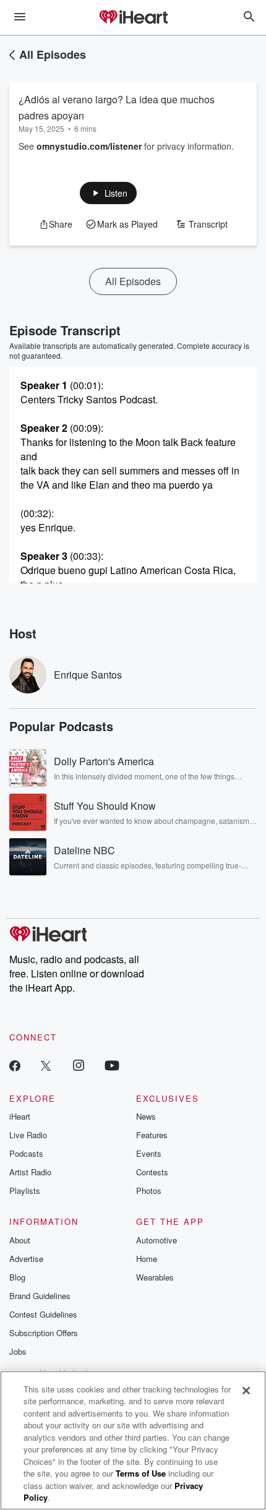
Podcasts (26, 1153)
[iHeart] (133, 18)
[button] (108, 193)
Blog (17, 1277)
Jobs (18, 1351)
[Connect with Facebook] (14, 1065)
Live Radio (28, 1135)
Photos (148, 1190)
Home (146, 1258)
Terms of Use (141, 1473)
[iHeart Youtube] (112, 1065)
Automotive (156, 1240)
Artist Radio (30, 1172)
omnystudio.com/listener (89, 146)
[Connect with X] (46, 1065)
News (146, 1116)
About (19, 1240)
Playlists (24, 1190)
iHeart (19, 1116)
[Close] (246, 1390)
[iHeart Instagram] (78, 1065)
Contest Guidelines (43, 1314)
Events (148, 1153)
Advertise (26, 1258)
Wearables (155, 1277)
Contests (152, 1172)
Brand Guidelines (40, 1296)
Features (152, 1135)
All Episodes (52, 54)
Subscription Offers (43, 1333)
